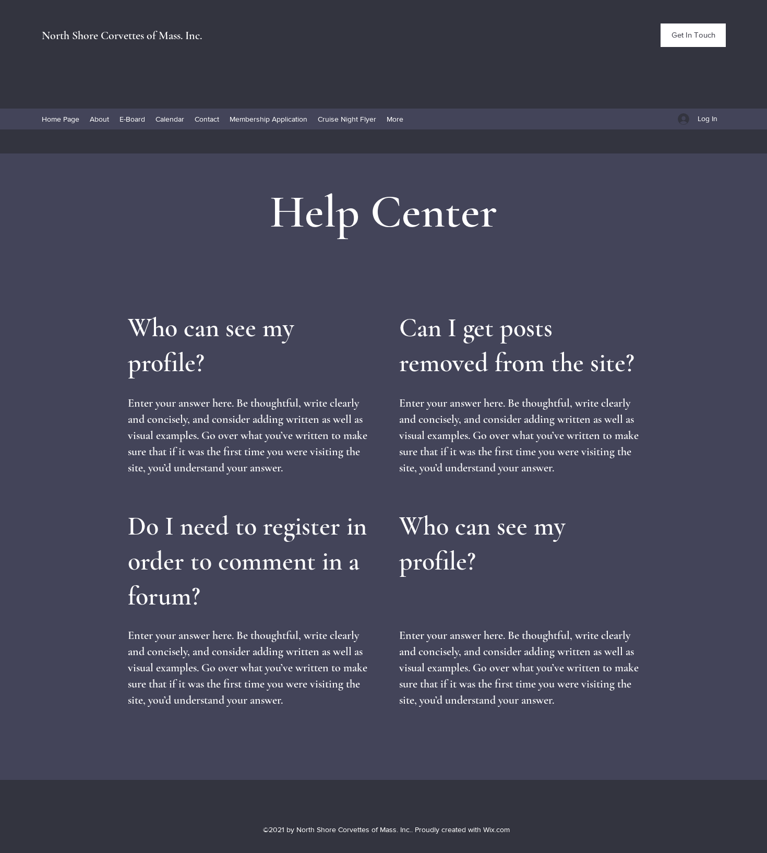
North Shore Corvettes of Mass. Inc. (122, 35)
